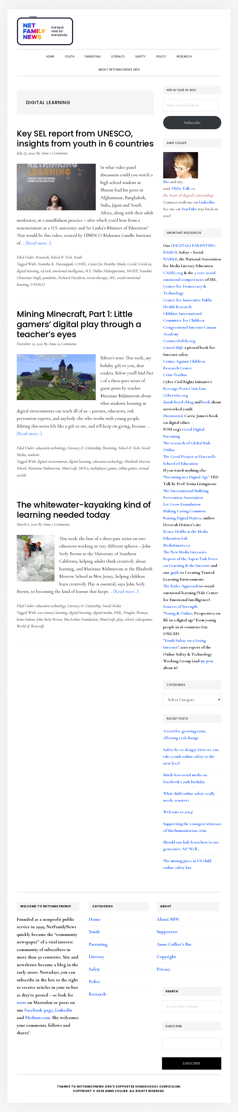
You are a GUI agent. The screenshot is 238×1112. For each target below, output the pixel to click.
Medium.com (37, 1017)
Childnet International (182, 313)
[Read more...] (38, 243)
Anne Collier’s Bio (174, 944)
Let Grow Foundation (181, 504)
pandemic (49, 277)
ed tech (46, 270)
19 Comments (66, 343)
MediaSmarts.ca (176, 545)
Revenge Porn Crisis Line (184, 388)
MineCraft (69, 468)
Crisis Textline (175, 374)
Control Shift (172, 347)
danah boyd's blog (178, 402)
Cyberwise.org (175, 395)
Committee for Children (183, 320)
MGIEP (132, 270)
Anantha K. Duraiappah (55, 263)
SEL (112, 277)
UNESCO (37, 284)
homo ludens (26, 619)
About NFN (168, 919)
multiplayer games (103, 468)
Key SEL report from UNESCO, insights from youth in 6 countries (85, 139)
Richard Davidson (71, 277)
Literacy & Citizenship (84, 447)
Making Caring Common (184, 510)
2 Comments (59, 153)
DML (118, 612)
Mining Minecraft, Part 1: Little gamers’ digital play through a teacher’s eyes (79, 324)
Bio (166, 181)
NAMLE (170, 259)
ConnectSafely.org (179, 340)
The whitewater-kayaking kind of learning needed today (84, 510)
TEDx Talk (180, 188)
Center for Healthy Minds (107, 263)
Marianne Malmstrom (44, 468)
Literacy (96, 956)
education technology (51, 447)
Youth (78, 257)
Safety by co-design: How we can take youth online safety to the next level (190, 756)
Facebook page (38, 1010)
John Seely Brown (49, 619)
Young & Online (178, 613)
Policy (94, 981)
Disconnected (172, 415)
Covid (131, 263)
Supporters (167, 932)
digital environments (52, 461)
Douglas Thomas (135, 612)
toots (21, 1002)
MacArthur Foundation (81, 619)
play (120, 619)
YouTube (189, 208)
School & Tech (61, 257)
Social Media (111, 605)
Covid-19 (144, 263)
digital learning (28, 270)
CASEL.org (173, 272)
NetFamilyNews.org (46, 32)
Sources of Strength (180, 606)
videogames (143, 619)
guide (174, 572)
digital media (102, 612)
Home (94, 919)
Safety (94, 969)
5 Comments (60, 524)
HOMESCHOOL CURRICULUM (157, 1086)
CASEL (80, 263)
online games (128, 468)
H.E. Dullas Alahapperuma (105, 270)
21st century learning (52, 612)
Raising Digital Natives (182, 517)
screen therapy (97, 277)
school (129, 619)
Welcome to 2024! (178, 811)
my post (206, 660)
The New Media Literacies (184, 551)
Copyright (166, 956)
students (33, 454)
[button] (216, 28)
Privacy (163, 969)
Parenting (109, 447)
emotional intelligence (68, 270)
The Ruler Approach (180, 585)
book (206, 402)
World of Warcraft (30, 626)
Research (42, 257)
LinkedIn (206, 202)
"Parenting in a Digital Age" (186, 476)
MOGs (83, 468)
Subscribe (192, 122)
